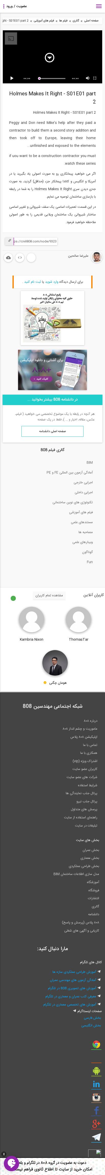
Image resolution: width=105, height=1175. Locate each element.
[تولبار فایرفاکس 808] (96, 1059)
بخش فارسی (92, 1018)
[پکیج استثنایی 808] (52, 344)
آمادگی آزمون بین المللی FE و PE (70, 472)
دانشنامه (93, 914)
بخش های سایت (87, 840)
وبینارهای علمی (82, 542)
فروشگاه (93, 890)
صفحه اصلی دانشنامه (52, 431)
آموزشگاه (93, 882)
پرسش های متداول (84, 809)
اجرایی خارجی (83, 482)
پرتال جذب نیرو (86, 801)
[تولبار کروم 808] (96, 1046)
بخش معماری (90, 858)
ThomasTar (78, 639)
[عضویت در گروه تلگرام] (96, 1139)
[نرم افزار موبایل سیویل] (96, 1072)
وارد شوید (51, 282)
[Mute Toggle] (88, 78)
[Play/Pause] (13, 78)
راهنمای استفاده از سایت (80, 817)
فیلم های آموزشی (44, 20)
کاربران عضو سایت (84, 769)
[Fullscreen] (95, 78)
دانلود (8, 257)
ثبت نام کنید (32, 282)
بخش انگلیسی (91, 1025)
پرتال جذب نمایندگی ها (81, 793)
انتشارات (93, 898)
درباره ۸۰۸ (90, 721)
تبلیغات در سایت (86, 826)
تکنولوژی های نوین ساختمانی (72, 502)
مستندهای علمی (82, 522)
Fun (90, 562)
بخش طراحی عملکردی (84, 866)
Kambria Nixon (31, 639)
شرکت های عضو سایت (82, 777)
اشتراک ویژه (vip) (85, 761)
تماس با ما (90, 745)
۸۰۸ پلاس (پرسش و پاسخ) (80, 922)
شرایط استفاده (87, 785)
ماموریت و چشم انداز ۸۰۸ (80, 729)
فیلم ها (63, 20)
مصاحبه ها (85, 532)
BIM (90, 463)
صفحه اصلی (91, 20)
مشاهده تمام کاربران (49, 595)
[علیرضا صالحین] (81, 262)
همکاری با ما (88, 753)
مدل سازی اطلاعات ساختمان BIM (76, 874)
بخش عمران (91, 850)
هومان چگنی (58, 683)
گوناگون (87, 552)
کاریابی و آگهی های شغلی (81, 931)
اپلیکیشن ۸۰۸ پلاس (83, 737)
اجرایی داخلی (84, 492)
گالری (76, 20)
